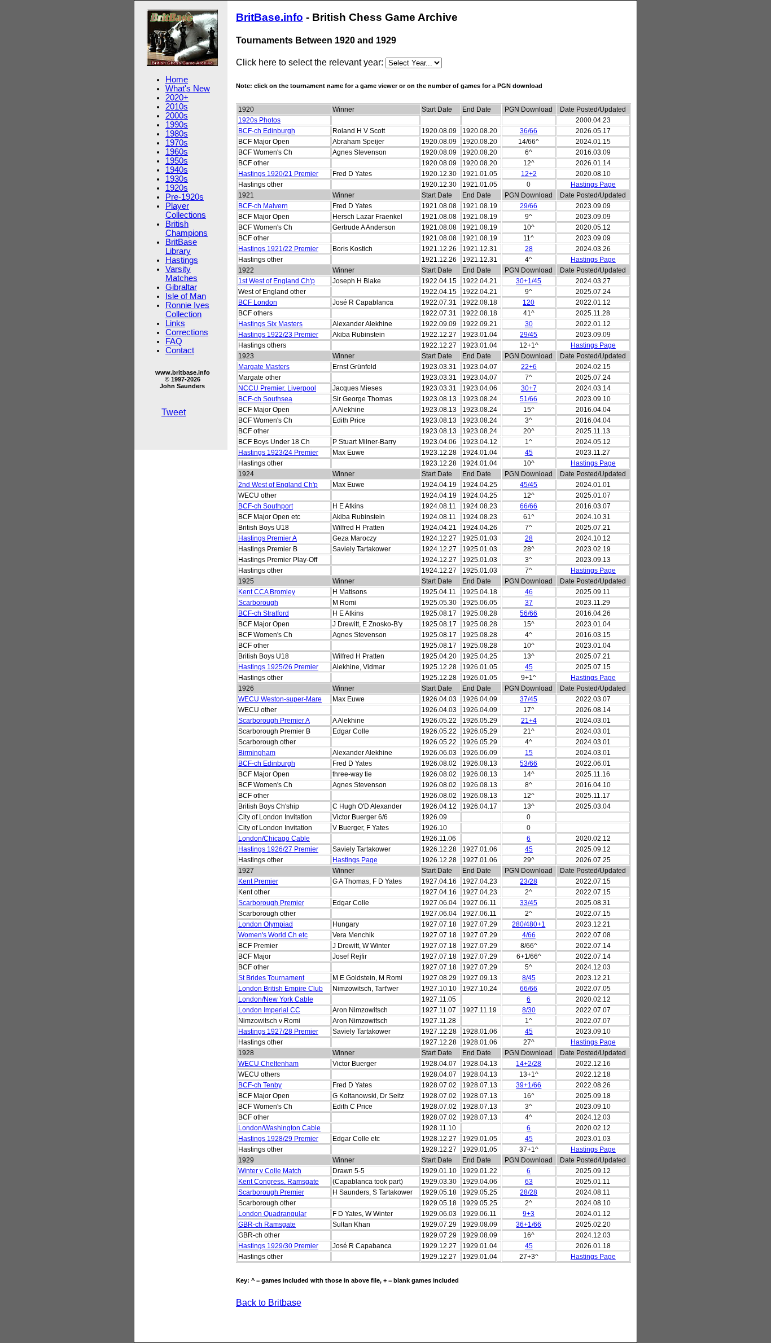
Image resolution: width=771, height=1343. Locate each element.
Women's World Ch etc (273, 935)
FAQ (173, 341)
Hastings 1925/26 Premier (278, 667)
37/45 (528, 699)
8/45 (529, 978)
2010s (176, 106)
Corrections (186, 332)
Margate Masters (264, 367)
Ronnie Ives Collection (187, 310)
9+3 (529, 1214)
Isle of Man (185, 296)
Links (175, 323)
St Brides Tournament (271, 978)
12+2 (529, 174)
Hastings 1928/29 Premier (278, 1139)
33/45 (528, 903)
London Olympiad (265, 924)
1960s (176, 151)
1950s (176, 160)
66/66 (528, 506)
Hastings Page (593, 184)
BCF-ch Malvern (263, 206)
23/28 (528, 881)
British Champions (186, 229)
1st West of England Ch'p (276, 281)
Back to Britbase (268, 1302)
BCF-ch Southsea (265, 399)
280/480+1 (528, 924)
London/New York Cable (275, 999)
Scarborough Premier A (274, 721)
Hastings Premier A (267, 538)
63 (529, 1182)
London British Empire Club (280, 989)
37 (529, 603)
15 (529, 753)
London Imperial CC (269, 1010)
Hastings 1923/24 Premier (278, 453)
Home (176, 79)
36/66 (528, 131)
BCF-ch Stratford (263, 613)
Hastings (181, 260)
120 (529, 302)
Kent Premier (258, 881)
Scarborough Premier (271, 903)
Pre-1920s (184, 196)
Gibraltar (181, 287)
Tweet (173, 412)
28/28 (528, 1192)
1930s (176, 178)
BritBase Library (181, 247)
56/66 (528, 613)
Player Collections (185, 210)
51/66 (528, 399)
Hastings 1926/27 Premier (278, 849)
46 (529, 592)
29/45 (528, 335)
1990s (176, 124)
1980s (176, 133)
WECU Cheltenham (268, 1064)
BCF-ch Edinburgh (266, 131)
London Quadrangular (272, 1214)
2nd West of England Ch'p (278, 485)
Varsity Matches (181, 274)
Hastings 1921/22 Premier (278, 249)
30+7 (529, 388)
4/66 (529, 935)
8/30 (529, 1010)
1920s (176, 187)
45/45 (528, 485)
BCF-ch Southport (265, 506)
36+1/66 (528, 1224)
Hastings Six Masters (270, 324)
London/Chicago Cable (274, 838)
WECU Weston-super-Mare (280, 699)
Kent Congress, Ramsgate (278, 1182)
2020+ (177, 97)
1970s (176, 142)
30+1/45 (528, 281)
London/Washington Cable (279, 1128)
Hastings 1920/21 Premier (278, 174)
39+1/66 (528, 1085)
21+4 (529, 721)
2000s (176, 115)
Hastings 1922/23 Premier (278, 335)
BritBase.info (269, 17)
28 (529, 249)
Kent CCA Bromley (266, 592)
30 (529, 324)
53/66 (528, 763)
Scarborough (258, 603)
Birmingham (256, 753)
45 (529, 453)
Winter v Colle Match (269, 1171)
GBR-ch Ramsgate (267, 1224)
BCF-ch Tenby (260, 1085)
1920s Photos (259, 120)
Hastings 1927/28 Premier (278, 1031)
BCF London (257, 302)
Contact (179, 350)
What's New (187, 88)
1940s (176, 169)
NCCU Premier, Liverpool (277, 388)
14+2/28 (528, 1064)
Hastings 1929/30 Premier (278, 1246)
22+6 (529, 367)
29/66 (528, 206)
